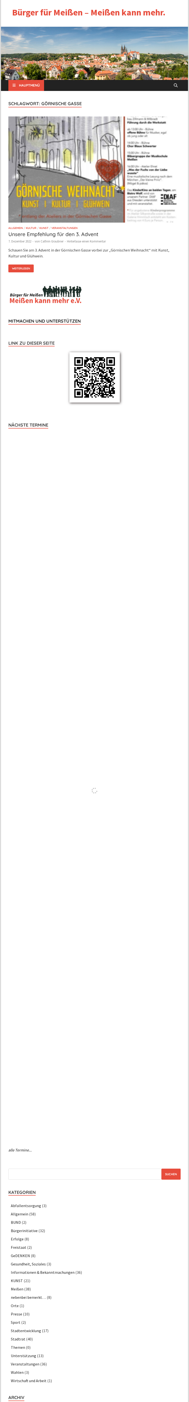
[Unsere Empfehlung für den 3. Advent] (94, 170)
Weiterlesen (19, 267)
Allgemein (15, 228)
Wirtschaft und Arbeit (29, 1380)
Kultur (31, 228)
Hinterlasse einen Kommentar (86, 241)
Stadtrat (18, 1339)
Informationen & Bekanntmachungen (43, 1272)
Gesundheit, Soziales (28, 1264)
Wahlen (17, 1372)
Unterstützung (23, 1355)
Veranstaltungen (64, 228)
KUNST (43, 228)
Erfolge (17, 1239)
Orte (15, 1305)
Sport (15, 1322)
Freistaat (18, 1247)
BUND (16, 1222)
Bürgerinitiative (24, 1230)
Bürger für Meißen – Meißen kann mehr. (88, 12)
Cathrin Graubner (52, 241)
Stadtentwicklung (26, 1330)
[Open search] (175, 85)
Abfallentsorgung (26, 1205)
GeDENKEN (20, 1255)
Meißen (17, 1289)
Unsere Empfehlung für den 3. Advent (53, 234)
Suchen (171, 1174)
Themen (18, 1347)
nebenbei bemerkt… (28, 1297)
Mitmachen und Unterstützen (44, 321)
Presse (16, 1314)
